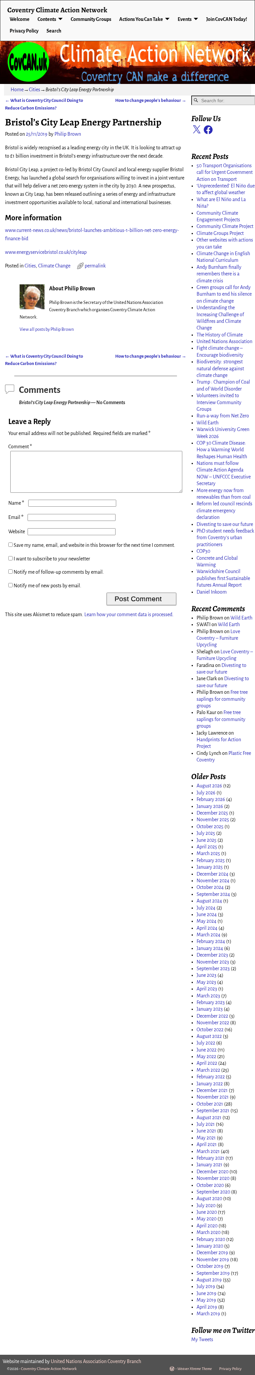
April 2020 (207, 1225)
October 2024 (210, 887)
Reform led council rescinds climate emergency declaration (224, 510)
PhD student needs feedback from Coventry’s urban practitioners (225, 537)
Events (185, 19)
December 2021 (212, 1090)
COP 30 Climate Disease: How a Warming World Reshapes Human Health (222, 449)
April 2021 (207, 1144)
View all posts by (47, 329)
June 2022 (206, 1049)
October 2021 (210, 1104)
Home (17, 89)
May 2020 (206, 1218)
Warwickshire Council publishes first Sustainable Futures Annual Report (223, 578)
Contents (47, 19)
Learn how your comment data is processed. (129, 614)
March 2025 (208, 853)
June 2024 (207, 914)
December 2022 (212, 1016)
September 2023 (213, 968)
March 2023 (208, 995)
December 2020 (212, 1171)
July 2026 (206, 792)
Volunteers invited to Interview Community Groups (219, 402)
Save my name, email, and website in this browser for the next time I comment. (94, 545)
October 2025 (210, 826)
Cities (34, 89)
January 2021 (209, 1164)
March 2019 (208, 1313)
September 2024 (213, 894)
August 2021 (209, 1117)
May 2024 (206, 921)
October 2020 (210, 1185)
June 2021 (206, 1130)
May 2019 (206, 1300)
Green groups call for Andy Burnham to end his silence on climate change (224, 294)
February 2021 (210, 1158)
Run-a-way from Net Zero (223, 415)
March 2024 (208, 934)
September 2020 (213, 1191)
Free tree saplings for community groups (222, 698)
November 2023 (213, 962)
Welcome (20, 19)
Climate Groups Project (220, 233)
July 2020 (206, 1205)
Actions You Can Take (141, 19)
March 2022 (208, 1070)
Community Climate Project (225, 226)
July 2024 (206, 907)
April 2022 (207, 1063)
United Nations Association (224, 341)
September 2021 (213, 1110)
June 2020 (207, 1212)
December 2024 (212, 874)
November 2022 (213, 1022)
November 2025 (213, 819)
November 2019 (213, 1259)
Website (16, 531)
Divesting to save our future (225, 524)
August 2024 (209, 901)
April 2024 (207, 928)
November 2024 (213, 880)
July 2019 (206, 1286)
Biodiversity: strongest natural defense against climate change (220, 368)
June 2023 (206, 975)
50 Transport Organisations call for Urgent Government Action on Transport (225, 172)
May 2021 (206, 1137)
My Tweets (202, 1339)
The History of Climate (220, 334)
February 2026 (211, 799)
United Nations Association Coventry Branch (96, 1361)
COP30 (203, 551)
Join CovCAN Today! (226, 19)
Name (16, 503)
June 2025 (206, 840)
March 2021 (208, 1151)
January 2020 (210, 1246)
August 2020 (209, 1198)
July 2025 (206, 833)
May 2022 (206, 1056)
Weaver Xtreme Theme (194, 1369)
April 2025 (207, 846)
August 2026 (209, 785)
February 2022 (211, 1076)
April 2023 (207, 988)
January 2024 (210, 948)
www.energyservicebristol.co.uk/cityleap (46, 252)
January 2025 (210, 867)
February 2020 (211, 1239)
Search (53, 31)
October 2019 (210, 1266)
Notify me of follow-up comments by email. (59, 572)
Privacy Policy (24, 31)
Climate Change (54, 265)
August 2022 (209, 1036)
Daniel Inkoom (212, 592)
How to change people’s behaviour (150, 100)
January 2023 (210, 1009)
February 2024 (211, 941)
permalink (95, 265)
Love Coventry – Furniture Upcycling (218, 638)
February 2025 (211, 860)
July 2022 (206, 1043)
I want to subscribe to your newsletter (51, 558)
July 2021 (206, 1124)
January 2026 (210, 806)
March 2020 (208, 1232)
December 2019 (212, 1252)
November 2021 (213, 1097)
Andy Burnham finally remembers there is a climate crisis (219, 273)
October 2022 (210, 1029)
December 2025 (212, 813)
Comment (20, 446)
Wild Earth (207, 422)
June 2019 (206, 1293)
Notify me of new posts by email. (47, 585)
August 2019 (209, 1279)
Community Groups (91, 19)
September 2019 (213, 1273)
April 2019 (207, 1307)
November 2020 (213, 1178)
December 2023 (212, 955)
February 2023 (211, 1002)
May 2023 (206, 982)
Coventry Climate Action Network (57, 10)
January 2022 (210, 1083)
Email (16, 517)
